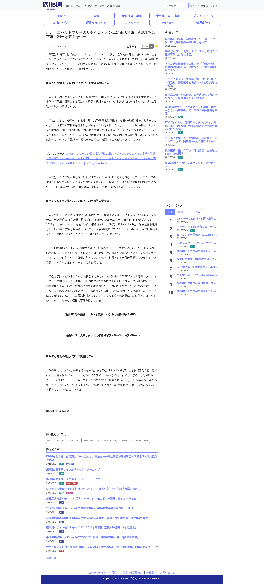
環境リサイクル (96, 23)
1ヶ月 (189, 212)
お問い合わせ (167, 572)
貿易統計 (202, 23)
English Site (113, 5)
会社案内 (151, 572)
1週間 (180, 212)
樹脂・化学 (60, 23)
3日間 (170, 212)
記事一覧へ (52, 557)
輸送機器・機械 (132, 16)
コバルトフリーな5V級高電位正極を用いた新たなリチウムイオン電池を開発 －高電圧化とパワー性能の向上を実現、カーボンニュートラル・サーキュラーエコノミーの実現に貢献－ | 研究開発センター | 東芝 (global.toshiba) (101, 158)
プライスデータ (203, 16)
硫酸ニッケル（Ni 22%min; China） (101, 440)
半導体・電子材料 (167, 16)
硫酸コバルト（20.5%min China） (63, 440)
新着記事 (100, 5)
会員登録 (203, 5)
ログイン (215, 5)
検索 (192, 5)
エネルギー (132, 23)
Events (166, 23)
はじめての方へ (74, 5)
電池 (96, 16)
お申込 (88, 5)
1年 (198, 212)
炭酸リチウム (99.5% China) (135, 440)
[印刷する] (156, 46)
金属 (59, 16)
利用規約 (114, 572)
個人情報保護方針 (133, 572)
